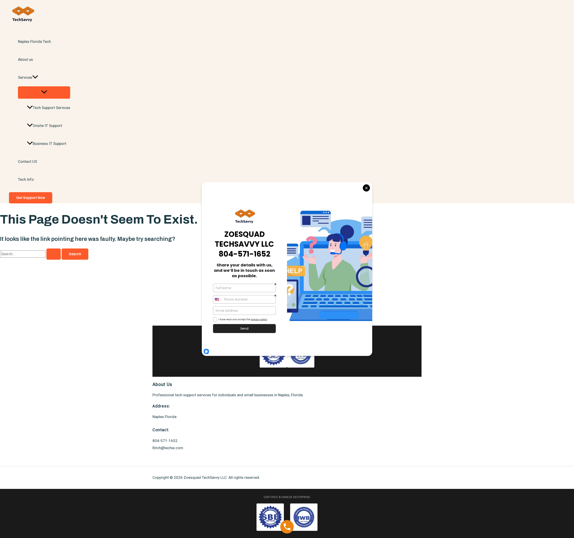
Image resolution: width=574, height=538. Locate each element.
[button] (35, 77)
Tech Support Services (51, 107)
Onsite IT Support (47, 125)
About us (25, 59)
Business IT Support (49, 143)
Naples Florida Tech (34, 41)
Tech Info (26, 179)
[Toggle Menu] (44, 92)
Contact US (27, 161)
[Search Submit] (53, 254)
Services (25, 77)
